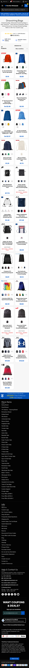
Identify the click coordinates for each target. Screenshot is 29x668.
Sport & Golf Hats (6, 458)
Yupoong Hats (5, 463)
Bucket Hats (5, 437)
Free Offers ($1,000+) (7, 498)
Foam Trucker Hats (7, 440)
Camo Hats (5, 433)
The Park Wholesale (9, 662)
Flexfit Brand (5, 407)
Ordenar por (17, 45)
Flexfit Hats (5, 468)
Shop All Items (5, 514)
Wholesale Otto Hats (7, 470)
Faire (3, 556)
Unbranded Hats (6, 419)
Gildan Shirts (5, 479)
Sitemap (4, 542)
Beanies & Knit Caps (7, 454)
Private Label (5, 491)
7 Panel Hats (5, 451)
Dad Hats (4, 430)
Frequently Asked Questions (9, 517)
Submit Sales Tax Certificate (9, 521)
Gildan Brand (5, 414)
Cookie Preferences (7, 563)
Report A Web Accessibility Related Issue (14, 625)
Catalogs (4, 540)
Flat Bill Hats (5, 426)
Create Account (6, 559)
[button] (14, 658)
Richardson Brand (6, 412)
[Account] (22, 6)
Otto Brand (4, 416)
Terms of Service (6, 545)
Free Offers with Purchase (9, 535)
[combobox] (14, 9)
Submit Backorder (6, 524)
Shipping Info (5, 519)
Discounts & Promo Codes (9, 533)
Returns (4, 531)
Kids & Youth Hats (6, 444)
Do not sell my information (9, 552)
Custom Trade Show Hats (8, 486)
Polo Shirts (5, 477)
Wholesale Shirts (6, 475)
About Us (4, 507)
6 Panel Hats (5, 449)
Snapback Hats (6, 423)
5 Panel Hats (5, 447)
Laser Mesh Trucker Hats (8, 456)
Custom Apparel (6, 489)
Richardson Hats (6, 465)
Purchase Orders (6, 549)
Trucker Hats (5, 428)
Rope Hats (4, 461)
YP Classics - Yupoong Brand (10, 409)
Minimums (4, 526)
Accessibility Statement (8, 554)
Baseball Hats (5, 435)
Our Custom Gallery (7, 512)
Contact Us (5, 561)
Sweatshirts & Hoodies (8, 482)
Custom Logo (5, 509)
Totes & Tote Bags (7, 484)
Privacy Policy (5, 547)
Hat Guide (4, 528)
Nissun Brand (5, 421)
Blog (3, 538)
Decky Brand (5, 405)
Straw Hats (5, 442)
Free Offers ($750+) (7, 496)
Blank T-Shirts (5, 472)
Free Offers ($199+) (7, 493)
